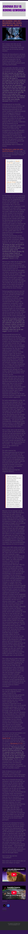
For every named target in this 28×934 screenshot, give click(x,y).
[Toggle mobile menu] (25, 17)
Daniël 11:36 (6, 738)
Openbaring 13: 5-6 (16, 743)
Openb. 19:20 (11, 182)
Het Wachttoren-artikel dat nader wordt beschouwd (12, 150)
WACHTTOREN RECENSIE (14, 918)
